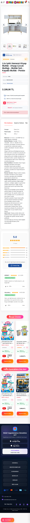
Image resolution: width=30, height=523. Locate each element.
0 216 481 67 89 (7, 496)
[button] (3, 24)
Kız (18, 129)
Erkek (15, 129)
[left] (1, 342)
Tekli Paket (16, 131)
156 (7, 286)
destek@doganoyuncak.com (10, 499)
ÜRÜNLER (15, 480)
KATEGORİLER (14, 471)
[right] (28, 342)
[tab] (8, 123)
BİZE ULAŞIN (15, 484)
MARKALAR (15, 475)
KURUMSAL (15, 462)
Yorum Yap (16, 265)
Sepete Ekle (7, 361)
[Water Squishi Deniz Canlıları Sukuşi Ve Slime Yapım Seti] (22, 382)
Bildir (23, 286)
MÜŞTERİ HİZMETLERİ (15, 467)
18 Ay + (16, 133)
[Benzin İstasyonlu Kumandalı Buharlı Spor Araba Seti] (7, 382)
